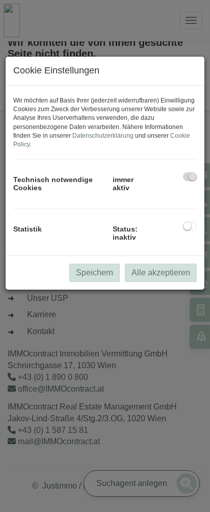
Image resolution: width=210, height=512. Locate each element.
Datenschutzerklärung (103, 135)
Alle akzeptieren (161, 272)
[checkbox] (190, 176)
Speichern (94, 272)
